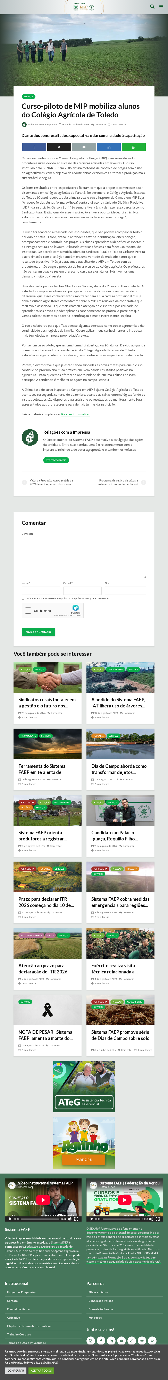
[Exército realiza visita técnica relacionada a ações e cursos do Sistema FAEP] (120, 943)
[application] (43, 1200)
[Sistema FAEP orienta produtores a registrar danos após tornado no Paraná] (48, 810)
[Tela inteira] (76, 1219)
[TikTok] (131, 1340)
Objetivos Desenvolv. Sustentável (29, 1326)
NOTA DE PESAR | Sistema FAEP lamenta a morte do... (45, 1035)
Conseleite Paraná (101, 1309)
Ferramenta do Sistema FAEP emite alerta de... (42, 769)
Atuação (25, 669)
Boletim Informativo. (75, 414)
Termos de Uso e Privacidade (26, 1343)
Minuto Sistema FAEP (31, 935)
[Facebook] (101, 1340)
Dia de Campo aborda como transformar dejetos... (119, 769)
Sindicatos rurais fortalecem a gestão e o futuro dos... (47, 702)
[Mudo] (70, 1219)
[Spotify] (152, 1340)
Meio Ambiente (115, 669)
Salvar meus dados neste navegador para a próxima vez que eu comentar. (68, 598)
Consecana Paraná (101, 1301)
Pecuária (98, 736)
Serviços (28, 96)
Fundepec (95, 1317)
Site (107, 583)
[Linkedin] (111, 1340)
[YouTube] (121, 1340)
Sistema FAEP (59, 1242)
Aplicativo (13, 1317)
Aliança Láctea (98, 1292)
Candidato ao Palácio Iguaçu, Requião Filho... (114, 835)
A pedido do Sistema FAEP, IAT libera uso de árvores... (118, 702)
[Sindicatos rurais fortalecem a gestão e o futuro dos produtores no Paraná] (48, 677)
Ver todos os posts (56, 460)
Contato (12, 1301)
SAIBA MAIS (50, 1362)
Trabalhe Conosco (19, 1334)
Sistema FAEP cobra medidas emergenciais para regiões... (120, 902)
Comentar (100, 124)
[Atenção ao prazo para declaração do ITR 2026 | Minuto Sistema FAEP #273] (48, 943)
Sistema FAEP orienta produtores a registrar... (42, 835)
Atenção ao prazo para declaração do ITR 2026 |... (45, 968)
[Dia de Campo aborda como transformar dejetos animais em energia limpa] (120, 744)
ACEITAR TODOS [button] (41, 1370)
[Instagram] (90, 1340)
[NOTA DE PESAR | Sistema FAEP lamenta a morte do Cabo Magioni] (48, 1010)
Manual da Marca (18, 1309)
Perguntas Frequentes (21, 1292)
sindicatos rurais (53, 1255)
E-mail (68, 583)
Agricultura (27, 802)
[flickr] (142, 1340)
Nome (26, 583)
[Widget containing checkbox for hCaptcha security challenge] (53, 610)
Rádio (50, 935)
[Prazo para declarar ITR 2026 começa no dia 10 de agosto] (48, 877)
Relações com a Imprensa (42, 124)
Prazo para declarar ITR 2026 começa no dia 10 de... (46, 902)
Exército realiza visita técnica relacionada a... (114, 968)
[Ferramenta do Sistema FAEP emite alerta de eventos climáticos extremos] (48, 744)
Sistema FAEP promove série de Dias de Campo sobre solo (120, 1035)
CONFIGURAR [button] (16, 1370)
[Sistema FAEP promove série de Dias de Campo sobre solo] (120, 1010)
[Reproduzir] (10, 1219)
